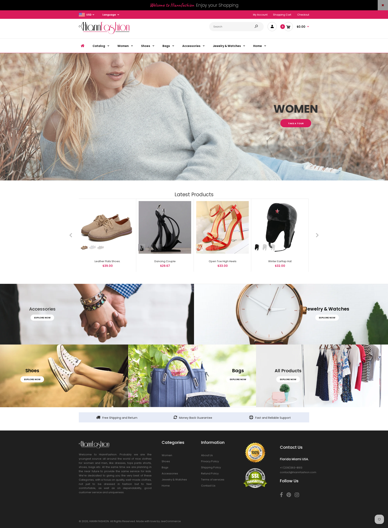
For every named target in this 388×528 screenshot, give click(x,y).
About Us (207, 455)
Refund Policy (210, 473)
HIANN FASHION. (99, 521)
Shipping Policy (211, 467)
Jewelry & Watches (174, 479)
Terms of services (212, 479)
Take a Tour (296, 123)
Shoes (166, 461)
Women (167, 455)
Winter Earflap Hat (280, 261)
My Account (260, 14)
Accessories (170, 473)
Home (166, 486)
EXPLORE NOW (42, 317)
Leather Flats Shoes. (107, 261)
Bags (165, 467)
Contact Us (208, 486)
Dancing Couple (165, 261)
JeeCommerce (170, 521)
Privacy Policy (210, 461)
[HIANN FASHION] (104, 33)
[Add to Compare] (128, 206)
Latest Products (194, 194)
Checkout (303, 14)
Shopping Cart (282, 14)
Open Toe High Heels (222, 261)
